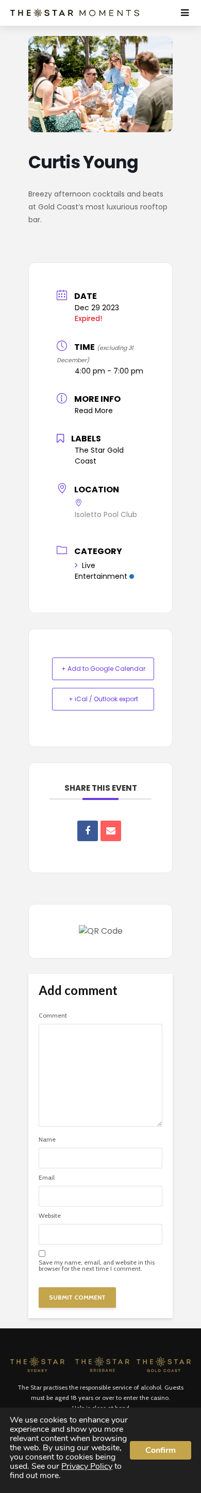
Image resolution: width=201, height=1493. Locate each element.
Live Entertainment (101, 570)
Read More (94, 410)
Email (47, 1178)
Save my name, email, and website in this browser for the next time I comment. (97, 1265)
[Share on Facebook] (87, 831)
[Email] (110, 831)
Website (50, 1216)
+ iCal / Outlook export (103, 699)
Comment (53, 1015)
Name (47, 1139)
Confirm (160, 1450)
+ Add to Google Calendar (103, 668)
